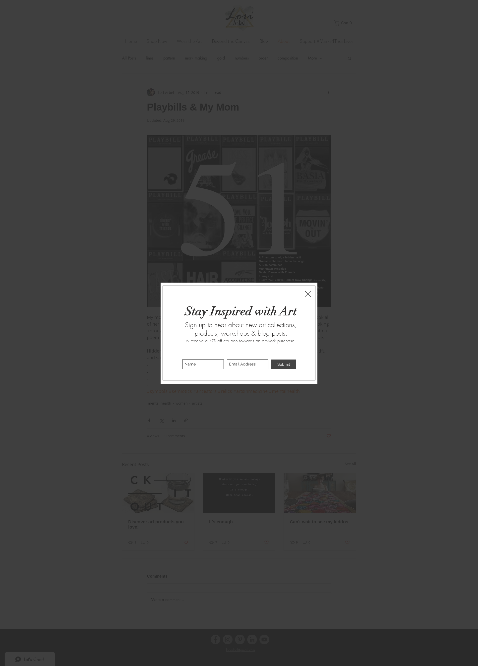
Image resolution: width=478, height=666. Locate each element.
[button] (308, 294)
